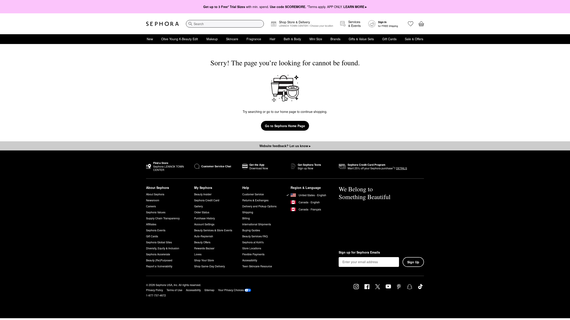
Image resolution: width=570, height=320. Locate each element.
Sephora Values (155, 212)
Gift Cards (389, 39)
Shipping (247, 212)
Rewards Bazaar (204, 248)
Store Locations (251, 248)
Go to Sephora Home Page (285, 126)
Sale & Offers (414, 39)
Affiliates (151, 224)
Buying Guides (251, 230)
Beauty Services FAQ (255, 236)
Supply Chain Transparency (163, 218)
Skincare (232, 39)
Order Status (201, 212)
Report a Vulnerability (159, 266)
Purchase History (204, 218)
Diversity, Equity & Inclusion (162, 248)
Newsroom (152, 200)
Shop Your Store (204, 260)
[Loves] (410, 24)
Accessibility (249, 260)
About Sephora (155, 194)
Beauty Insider (203, 194)
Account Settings (204, 224)
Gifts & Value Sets (361, 39)
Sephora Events (155, 230)
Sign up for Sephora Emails (359, 252)
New (150, 39)
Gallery (198, 206)
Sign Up (413, 262)
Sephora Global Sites (159, 242)
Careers (151, 206)
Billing (246, 218)
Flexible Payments (253, 254)
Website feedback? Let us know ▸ (285, 146)
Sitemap (209, 290)
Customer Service (253, 194)
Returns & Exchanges (255, 200)
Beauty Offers (202, 242)
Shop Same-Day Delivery (209, 266)
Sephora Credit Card (206, 200)
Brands (335, 39)
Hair (272, 39)
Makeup (212, 39)
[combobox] (225, 24)
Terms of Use (174, 290)
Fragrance (253, 39)
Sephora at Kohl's (253, 242)
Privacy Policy (154, 290)
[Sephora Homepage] (162, 24)
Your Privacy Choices (231, 290)
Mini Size (315, 39)
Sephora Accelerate (158, 254)
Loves (198, 254)
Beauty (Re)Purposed (159, 260)
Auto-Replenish (203, 236)
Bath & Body (292, 39)
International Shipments (256, 224)
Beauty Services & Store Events (213, 230)
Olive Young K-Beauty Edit (179, 39)
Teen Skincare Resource (257, 266)
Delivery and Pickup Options (259, 206)
